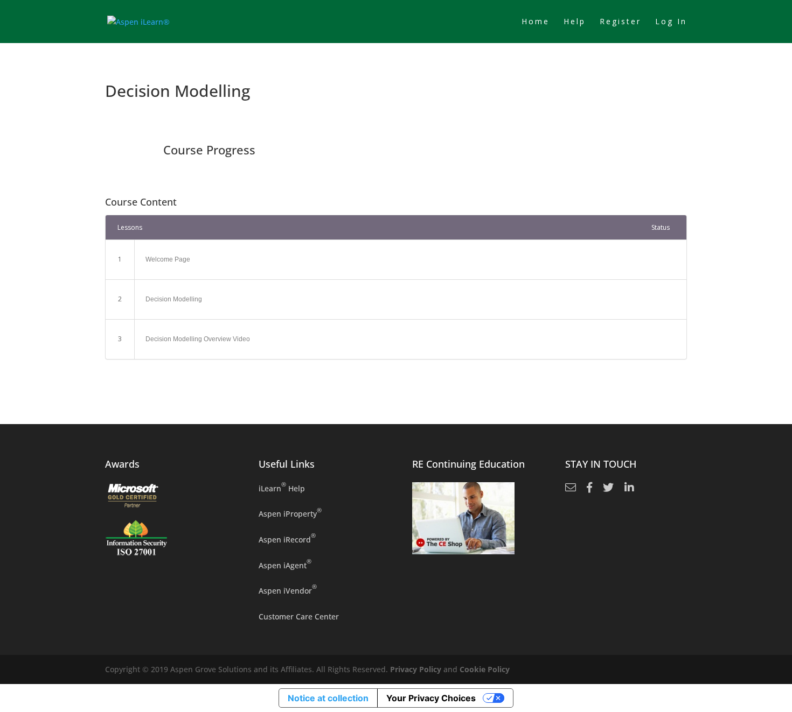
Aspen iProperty (290, 513)
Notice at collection (328, 698)
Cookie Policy (485, 669)
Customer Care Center (299, 616)
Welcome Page (167, 259)
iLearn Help (282, 488)
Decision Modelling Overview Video (197, 339)
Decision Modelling (173, 299)
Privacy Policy (415, 669)
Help (575, 22)
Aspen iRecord (287, 539)
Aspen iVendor (288, 590)
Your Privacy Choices (431, 698)
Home (536, 22)
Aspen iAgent (285, 564)
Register (620, 22)
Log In (671, 22)
